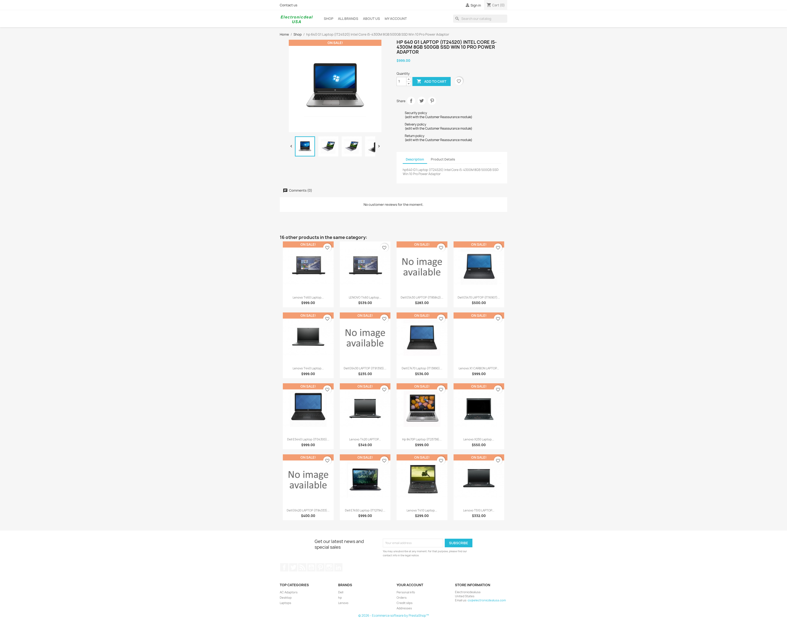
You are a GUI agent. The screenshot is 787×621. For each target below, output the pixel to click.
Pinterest (432, 101)
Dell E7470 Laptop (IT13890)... (422, 368)
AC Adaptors (289, 592)
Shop (328, 18)
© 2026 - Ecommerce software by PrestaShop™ (393, 615)
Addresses (404, 608)
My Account (396, 18)
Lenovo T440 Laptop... (308, 368)
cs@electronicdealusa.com (487, 600)
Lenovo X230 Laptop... (478, 439)
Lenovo (343, 603)
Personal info (406, 592)
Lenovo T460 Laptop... (308, 297)
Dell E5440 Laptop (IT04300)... (308, 439)
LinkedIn (338, 567)
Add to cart (431, 81)
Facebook (284, 567)
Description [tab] (415, 159)
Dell (340, 592)
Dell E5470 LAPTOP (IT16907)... (479, 297)
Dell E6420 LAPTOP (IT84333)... (308, 510)
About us (371, 18)
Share (411, 101)
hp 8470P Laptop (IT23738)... (422, 439)
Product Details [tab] (443, 159)
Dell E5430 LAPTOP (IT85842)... (422, 297)
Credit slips (405, 603)
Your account (410, 585)
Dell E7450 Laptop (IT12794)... (365, 510)
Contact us (288, 5)
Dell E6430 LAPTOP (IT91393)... (365, 368)
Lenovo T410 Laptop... (422, 510)
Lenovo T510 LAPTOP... (478, 510)
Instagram (329, 567)
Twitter (293, 567)
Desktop (286, 598)
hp (340, 598)
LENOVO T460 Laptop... (365, 297)
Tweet (421, 101)
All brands (348, 18)
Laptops (285, 603)
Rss (302, 567)
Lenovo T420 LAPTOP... (365, 439)
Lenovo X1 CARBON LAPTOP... (479, 368)
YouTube (311, 567)
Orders (402, 598)
